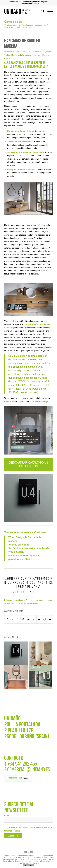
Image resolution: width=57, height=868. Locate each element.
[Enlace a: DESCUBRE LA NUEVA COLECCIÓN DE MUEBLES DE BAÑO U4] (16, 653)
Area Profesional (32, 3)
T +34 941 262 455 (14, 1)
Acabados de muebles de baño (34, 52)
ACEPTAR (28, 865)
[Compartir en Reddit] (44, 619)
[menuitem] (41, 11)
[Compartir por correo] (50, 619)
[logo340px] (23, 11)
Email (7, 815)
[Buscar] (41, 11)
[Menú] (48, 11)
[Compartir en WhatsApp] (18, 619)
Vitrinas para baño (18, 544)
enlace (16, 831)
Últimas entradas (13, 21)
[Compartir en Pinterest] (23, 619)
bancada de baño (21, 600)
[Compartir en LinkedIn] (28, 619)
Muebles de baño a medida (35, 55)
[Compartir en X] (12, 619)
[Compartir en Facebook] (7, 619)
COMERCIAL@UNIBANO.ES (28, 770)
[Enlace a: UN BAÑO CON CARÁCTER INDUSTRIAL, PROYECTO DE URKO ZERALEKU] (16, 677)
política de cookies (31, 861)
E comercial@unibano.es (33, 1)
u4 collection (21, 603)
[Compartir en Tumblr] (33, 619)
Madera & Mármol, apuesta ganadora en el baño (23, 557)
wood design (32, 603)
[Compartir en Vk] (39, 619)
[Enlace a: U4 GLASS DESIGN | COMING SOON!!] (40, 677)
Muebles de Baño (17, 55)
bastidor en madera (37, 600)
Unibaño (7, 58)
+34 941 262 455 (22, 764)
